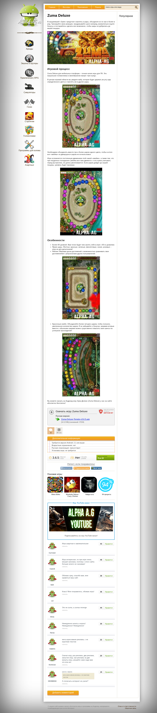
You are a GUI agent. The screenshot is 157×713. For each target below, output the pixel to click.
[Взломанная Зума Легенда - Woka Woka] (55, 485)
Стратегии (29, 121)
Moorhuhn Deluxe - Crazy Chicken (72, 495)
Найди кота (89, 494)
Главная (52, 7)
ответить (65, 546)
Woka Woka (55, 494)
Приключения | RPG (29, 78)
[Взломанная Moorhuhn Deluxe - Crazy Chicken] (72, 485)
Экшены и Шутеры (29, 63)
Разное (98, 7)
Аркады (29, 49)
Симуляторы (29, 92)
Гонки (29, 107)
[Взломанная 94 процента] (106, 485)
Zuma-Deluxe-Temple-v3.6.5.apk (75, 419)
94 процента (106, 494)
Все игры (66, 7)
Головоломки (29, 136)
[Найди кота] (89, 485)
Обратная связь (130, 708)
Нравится (109, 544)
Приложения (83, 7)
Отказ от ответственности (127, 706)
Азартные (29, 165)
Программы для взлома (29, 150)
